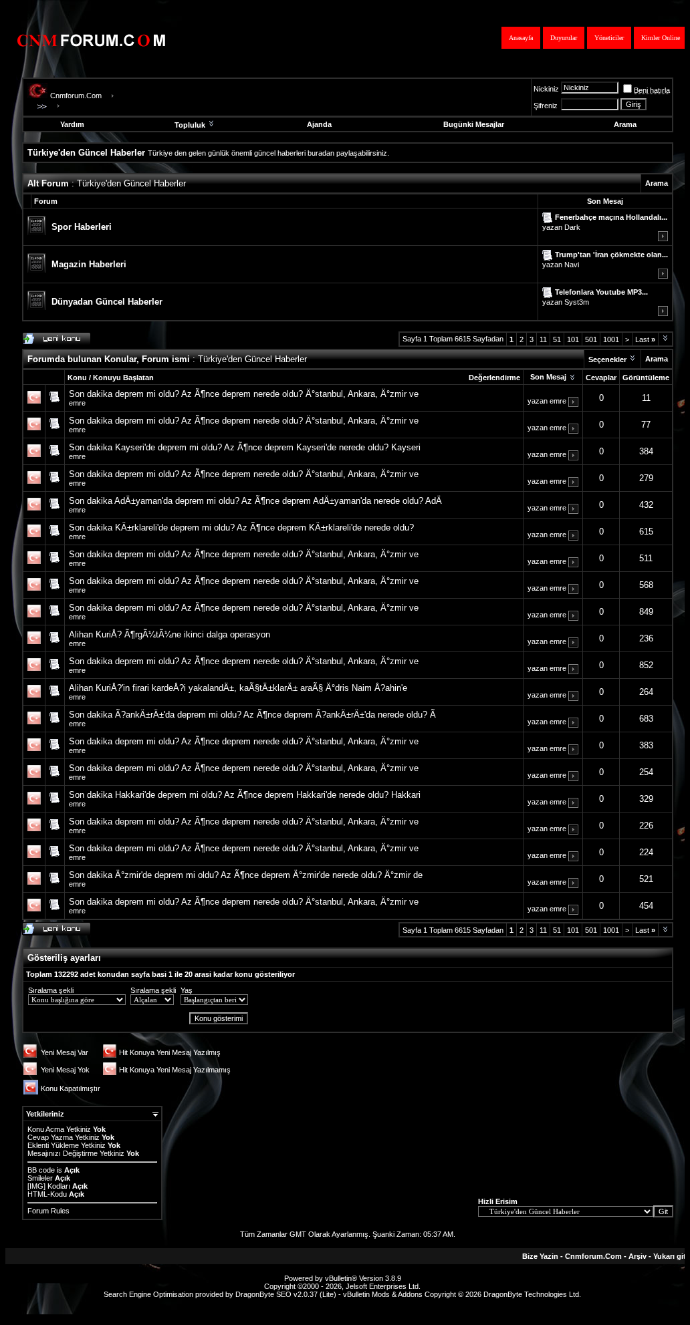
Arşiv (637, 1256)
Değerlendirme (494, 378)
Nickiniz (546, 89)
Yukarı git (669, 1256)
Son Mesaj (548, 377)
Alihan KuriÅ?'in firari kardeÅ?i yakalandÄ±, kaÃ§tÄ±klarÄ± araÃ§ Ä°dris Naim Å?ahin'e (238, 688)
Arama (625, 124)
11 (543, 339)
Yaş (187, 990)
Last (645, 339)
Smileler (40, 1178)
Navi (571, 265)
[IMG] (36, 1186)
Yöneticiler (609, 37)
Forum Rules (48, 1211)
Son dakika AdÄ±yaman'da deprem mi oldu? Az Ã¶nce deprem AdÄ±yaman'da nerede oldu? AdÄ (255, 501)
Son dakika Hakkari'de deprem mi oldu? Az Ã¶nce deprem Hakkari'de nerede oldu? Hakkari (245, 795)
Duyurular (563, 37)
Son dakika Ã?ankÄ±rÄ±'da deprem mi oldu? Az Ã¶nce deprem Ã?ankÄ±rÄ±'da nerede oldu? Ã (252, 715)
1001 (611, 339)
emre (77, 403)
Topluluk (190, 125)
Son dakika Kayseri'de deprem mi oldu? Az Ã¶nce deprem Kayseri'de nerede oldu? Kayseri (245, 447)
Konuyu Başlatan (123, 378)
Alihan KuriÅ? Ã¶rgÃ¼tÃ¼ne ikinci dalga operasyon (169, 634)
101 (573, 339)
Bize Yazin (540, 1256)
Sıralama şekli (51, 990)
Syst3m (576, 302)
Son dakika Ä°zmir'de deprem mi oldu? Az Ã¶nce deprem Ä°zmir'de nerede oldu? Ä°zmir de (246, 875)
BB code (41, 1170)
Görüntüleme (645, 378)
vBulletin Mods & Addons (383, 1294)
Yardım (72, 124)
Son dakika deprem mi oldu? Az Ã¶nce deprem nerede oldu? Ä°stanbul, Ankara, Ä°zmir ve (244, 394)
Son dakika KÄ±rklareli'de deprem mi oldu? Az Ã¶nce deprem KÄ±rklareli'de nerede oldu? (241, 528)
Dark (572, 227)
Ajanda (319, 124)
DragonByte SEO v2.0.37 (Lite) (285, 1294)
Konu (77, 378)
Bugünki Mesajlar (473, 124)
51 (557, 339)
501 (591, 339)
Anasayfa (521, 37)
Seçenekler (607, 359)
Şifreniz (546, 106)
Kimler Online (660, 37)
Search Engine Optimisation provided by (169, 1294)
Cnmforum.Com (76, 96)
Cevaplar (601, 378)
